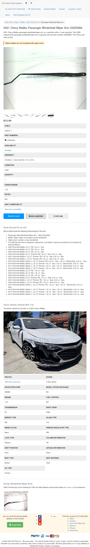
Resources (74, 530)
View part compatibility (13, 209)
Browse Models (50, 9)
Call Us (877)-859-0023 (16, 9)
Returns (73, 525)
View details (29, 160)
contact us (70, 487)
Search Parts (36, 9)
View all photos (14, 382)
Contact (62, 9)
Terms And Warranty (77, 523)
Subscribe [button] (16, 524)
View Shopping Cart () (21, 15)
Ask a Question (36, 216)
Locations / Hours (74, 9)
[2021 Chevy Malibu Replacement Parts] (45, 342)
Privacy (72, 528)
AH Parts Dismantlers (12, 3)
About (7, 15)
